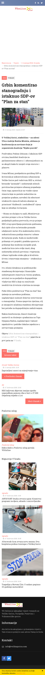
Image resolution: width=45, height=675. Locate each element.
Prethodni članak (13, 376)
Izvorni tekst (10, 355)
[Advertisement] (22, 36)
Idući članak (34, 401)
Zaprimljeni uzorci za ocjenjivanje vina (20, 370)
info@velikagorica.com (16, 646)
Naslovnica (6, 63)
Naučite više (20, 673)
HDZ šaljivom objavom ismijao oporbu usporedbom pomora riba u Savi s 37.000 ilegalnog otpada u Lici (20, 393)
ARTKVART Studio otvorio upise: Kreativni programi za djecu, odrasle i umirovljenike (21, 499)
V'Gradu (11, 78)
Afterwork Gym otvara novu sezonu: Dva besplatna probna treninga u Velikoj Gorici (21, 542)
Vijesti (16, 63)
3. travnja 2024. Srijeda (30, 63)
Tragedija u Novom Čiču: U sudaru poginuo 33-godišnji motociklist (21, 585)
